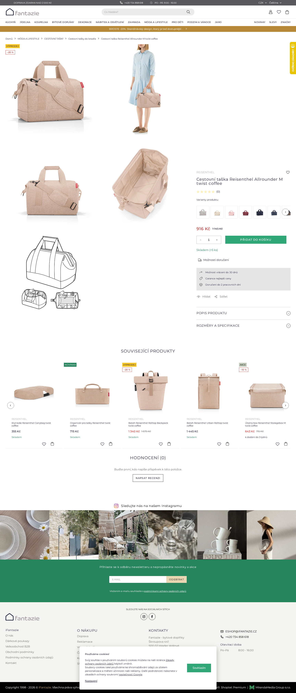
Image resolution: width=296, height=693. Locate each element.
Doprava (82, 636)
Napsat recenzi (148, 478)
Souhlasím (199, 667)
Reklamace (84, 641)
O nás (9, 635)
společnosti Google (130, 674)
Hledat (189, 12)
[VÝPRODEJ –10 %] (274, 212)
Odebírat (176, 579)
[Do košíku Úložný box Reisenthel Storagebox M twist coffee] (227, 444)
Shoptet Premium (233, 687)
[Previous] (10, 405)
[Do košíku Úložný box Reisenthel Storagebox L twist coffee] (286, 444)
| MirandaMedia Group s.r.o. (269, 687)
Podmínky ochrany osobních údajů (29, 657)
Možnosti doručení (216, 260)
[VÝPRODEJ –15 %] (259, 212)
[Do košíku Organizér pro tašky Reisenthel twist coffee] (52, 444)
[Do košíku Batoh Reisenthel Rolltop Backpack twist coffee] (111, 444)
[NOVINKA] (217, 212)
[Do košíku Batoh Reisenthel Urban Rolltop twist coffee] (169, 444)
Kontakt (11, 663)
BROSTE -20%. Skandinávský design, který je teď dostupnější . (145, 28)
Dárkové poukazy (17, 641)
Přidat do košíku (255, 239)
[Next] (285, 212)
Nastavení (91, 681)
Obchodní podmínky (19, 652)
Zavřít (204, 334)
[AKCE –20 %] (202, 212)
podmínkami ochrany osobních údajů (165, 591)
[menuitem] (10, 22)
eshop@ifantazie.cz (241, 631)
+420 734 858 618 (237, 637)
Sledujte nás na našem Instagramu (151, 506)
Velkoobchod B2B (17, 646)
